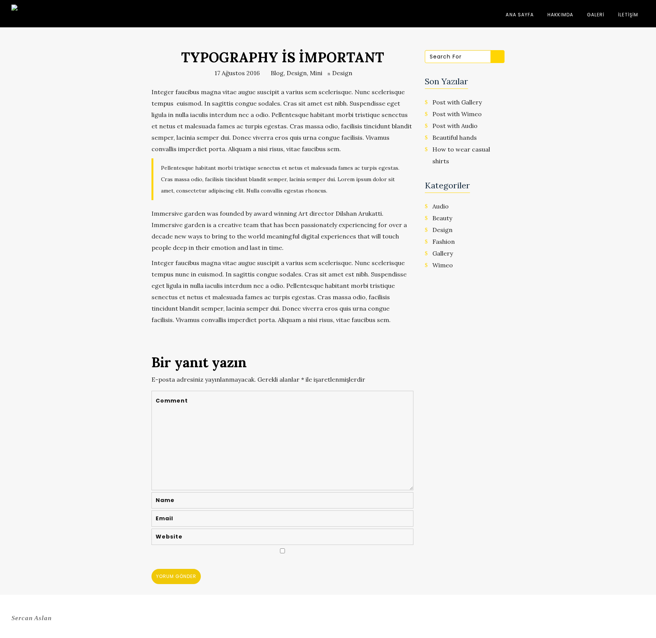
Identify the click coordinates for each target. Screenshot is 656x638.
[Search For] (497, 56)
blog (277, 73)
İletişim (628, 14)
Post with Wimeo (457, 114)
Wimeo (442, 265)
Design (342, 73)
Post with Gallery (457, 102)
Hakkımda (560, 14)
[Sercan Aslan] (30, 15)
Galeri (595, 14)
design (297, 73)
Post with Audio (455, 125)
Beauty (442, 218)
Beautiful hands (454, 137)
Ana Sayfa (520, 14)
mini (316, 73)
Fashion (443, 241)
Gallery (442, 253)
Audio (440, 206)
